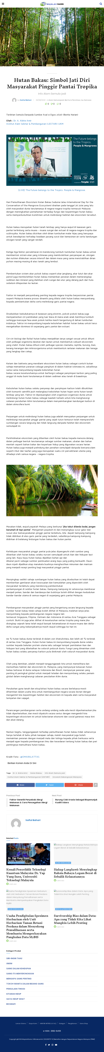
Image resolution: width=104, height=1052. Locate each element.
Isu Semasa (86, 100)
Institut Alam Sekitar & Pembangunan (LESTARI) (29, 777)
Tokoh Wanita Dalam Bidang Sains (25, 983)
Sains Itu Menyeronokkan (20, 973)
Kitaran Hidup (13, 994)
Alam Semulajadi (56, 100)
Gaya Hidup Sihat (15, 999)
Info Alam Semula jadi (55, 773)
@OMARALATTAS (29, 757)
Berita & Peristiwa (72, 100)
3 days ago (12, 884)
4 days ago (60, 927)
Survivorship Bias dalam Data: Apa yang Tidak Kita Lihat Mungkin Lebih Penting (75, 919)
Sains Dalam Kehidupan (18, 968)
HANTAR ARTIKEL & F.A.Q (48, 1023)
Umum (9, 963)
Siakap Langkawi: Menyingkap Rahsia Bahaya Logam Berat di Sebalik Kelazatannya (75, 873)
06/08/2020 (41, 100)
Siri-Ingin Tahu (14, 958)
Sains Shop (84, 1023)
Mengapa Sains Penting (18, 978)
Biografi (11, 1004)
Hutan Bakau (36, 773)
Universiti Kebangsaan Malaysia (67, 777)
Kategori (62, 1023)
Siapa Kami (33, 1023)
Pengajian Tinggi (15, 988)
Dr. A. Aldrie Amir (22, 121)
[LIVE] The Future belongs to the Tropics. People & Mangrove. (52, 190)
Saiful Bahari (26, 100)
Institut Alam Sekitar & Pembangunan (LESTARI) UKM (35, 124)
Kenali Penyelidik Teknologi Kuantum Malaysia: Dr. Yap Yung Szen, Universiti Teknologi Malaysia (26, 874)
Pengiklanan (72, 1023)
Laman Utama (21, 1023)
